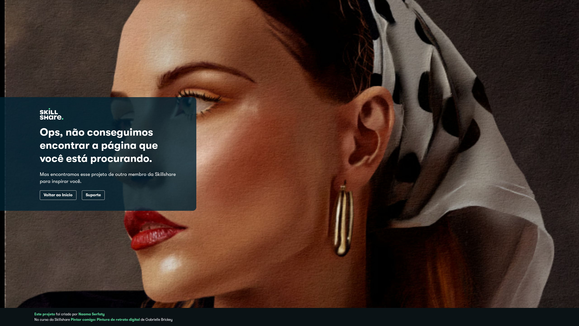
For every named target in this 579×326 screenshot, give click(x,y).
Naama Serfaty (91, 314)
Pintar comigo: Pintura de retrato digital (105, 320)
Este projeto (44, 314)
